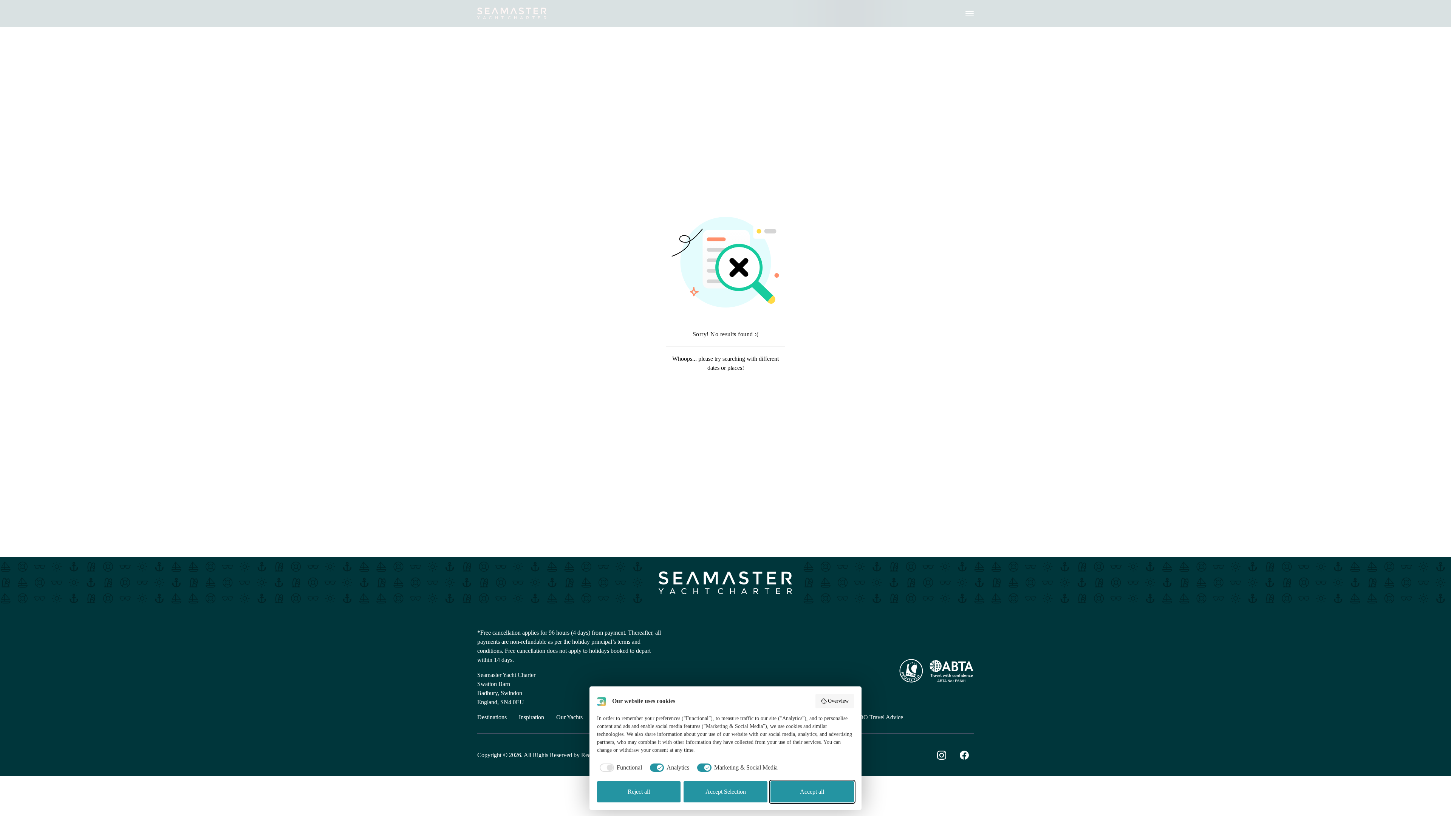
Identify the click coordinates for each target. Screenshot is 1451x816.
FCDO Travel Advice (877, 717)
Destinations (492, 717)
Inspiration (531, 717)
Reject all (639, 791)
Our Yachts (569, 717)
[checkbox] (619, 767)
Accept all (812, 791)
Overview (838, 701)
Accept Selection (725, 791)
